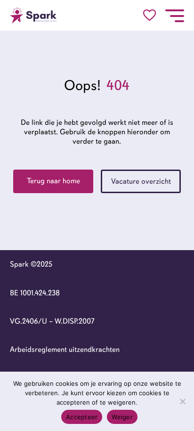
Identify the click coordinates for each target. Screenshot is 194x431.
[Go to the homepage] (33, 15)
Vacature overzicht (141, 181)
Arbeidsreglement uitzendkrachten (65, 349)
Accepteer (81, 417)
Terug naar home (53, 181)
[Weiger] (182, 401)
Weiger (122, 417)
